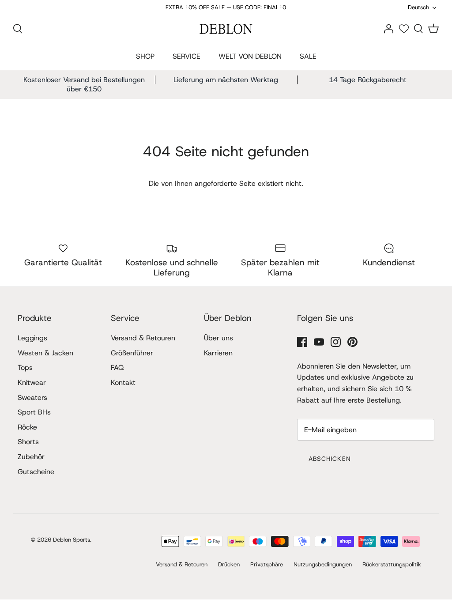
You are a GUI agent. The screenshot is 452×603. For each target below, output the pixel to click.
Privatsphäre (266, 564)
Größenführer (132, 353)
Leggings (32, 338)
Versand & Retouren (143, 338)
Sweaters (32, 397)
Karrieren (218, 353)
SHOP (145, 56)
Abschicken (330, 459)
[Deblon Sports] (226, 29)
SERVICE (186, 56)
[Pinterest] (352, 342)
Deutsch (418, 7)
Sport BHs (34, 412)
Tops (25, 367)
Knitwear (32, 382)
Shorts (28, 441)
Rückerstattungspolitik (391, 564)
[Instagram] (336, 342)
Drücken (229, 564)
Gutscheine (36, 471)
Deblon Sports (71, 539)
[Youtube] (319, 342)
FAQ (117, 367)
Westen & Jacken (45, 353)
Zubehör (31, 456)
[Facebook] (302, 342)
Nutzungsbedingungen (323, 564)
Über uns (218, 338)
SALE (308, 56)
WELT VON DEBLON (250, 56)
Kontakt (123, 382)
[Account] (388, 28)
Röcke (27, 427)
